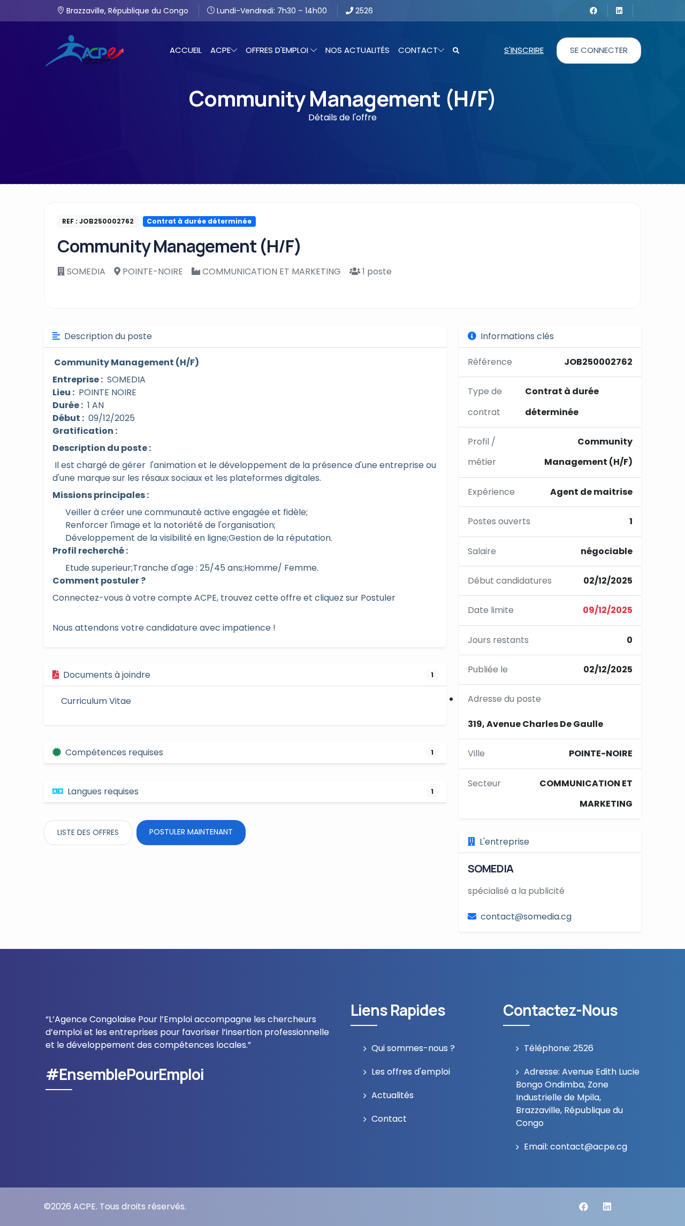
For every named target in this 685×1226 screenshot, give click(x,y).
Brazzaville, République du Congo (126, 10)
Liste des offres (88, 832)
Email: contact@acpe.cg (575, 1146)
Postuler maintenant (191, 831)
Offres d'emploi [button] (278, 50)
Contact (389, 1119)
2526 (363, 10)
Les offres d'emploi (410, 1072)
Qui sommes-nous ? (413, 1048)
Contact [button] (418, 50)
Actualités (392, 1095)
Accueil (186, 50)
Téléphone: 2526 (558, 1048)
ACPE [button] (220, 50)
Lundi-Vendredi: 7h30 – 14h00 (271, 10)
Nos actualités (357, 50)
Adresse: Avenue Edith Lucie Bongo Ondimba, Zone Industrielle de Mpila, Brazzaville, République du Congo (578, 1097)
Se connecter (599, 50)
